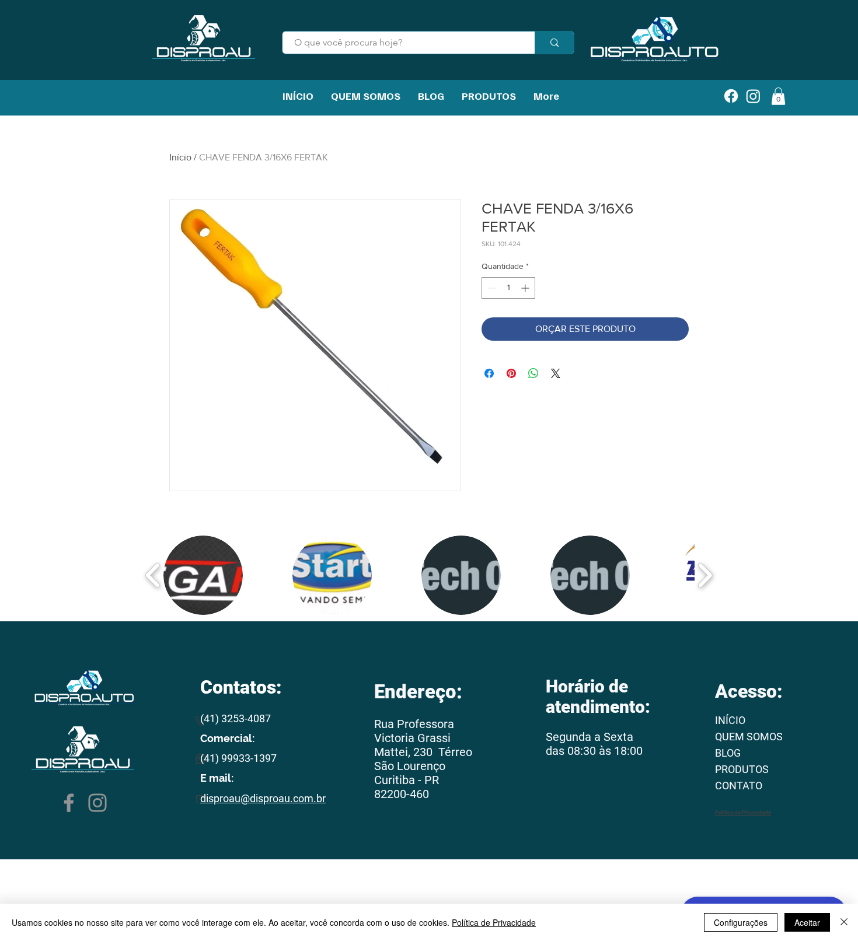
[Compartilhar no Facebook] (489, 373)
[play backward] (153, 575)
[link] (778, 96)
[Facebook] (69, 802)
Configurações (741, 922)
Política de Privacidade (494, 922)
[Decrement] (490, 288)
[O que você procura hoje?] (554, 43)
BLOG (728, 753)
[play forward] (705, 575)
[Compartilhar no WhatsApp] (533, 373)
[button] (203, 575)
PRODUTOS (742, 769)
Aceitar (807, 922)
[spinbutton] (508, 288)
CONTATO (738, 785)
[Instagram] (97, 802)
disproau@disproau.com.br (263, 798)
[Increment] (526, 288)
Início (180, 157)
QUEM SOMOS (749, 736)
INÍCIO (730, 720)
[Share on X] (556, 373)
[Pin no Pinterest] (511, 373)
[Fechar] (844, 922)
